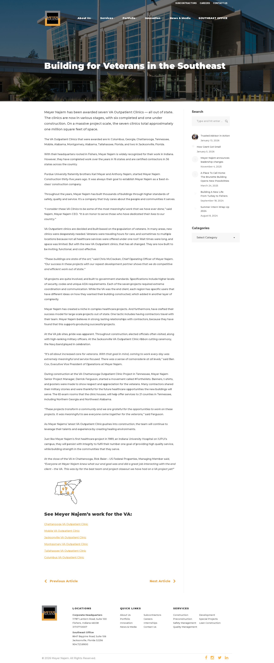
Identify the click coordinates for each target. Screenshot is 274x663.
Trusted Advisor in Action (215, 135)
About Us (125, 615)
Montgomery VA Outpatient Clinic (66, 544)
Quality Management (185, 626)
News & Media (128, 626)
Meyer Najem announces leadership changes (215, 159)
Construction (181, 615)
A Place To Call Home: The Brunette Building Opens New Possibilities (215, 177)
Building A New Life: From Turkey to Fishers (214, 194)
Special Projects (208, 619)
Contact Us (150, 626)
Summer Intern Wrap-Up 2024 (215, 209)
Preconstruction (182, 619)
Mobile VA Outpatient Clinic (62, 530)
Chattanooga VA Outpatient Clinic (66, 524)
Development (207, 615)
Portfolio (125, 619)
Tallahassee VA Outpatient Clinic (65, 550)
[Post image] (195, 137)
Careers (148, 619)
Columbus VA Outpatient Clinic (64, 557)
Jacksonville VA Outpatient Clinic (65, 537)
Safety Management (184, 623)
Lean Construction (210, 623)
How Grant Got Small (209, 146)
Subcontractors (152, 615)
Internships (150, 623)
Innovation (126, 623)
